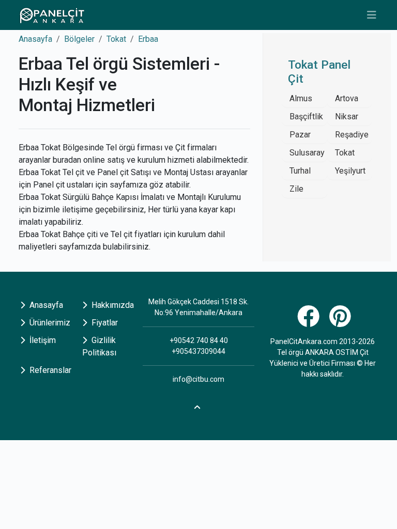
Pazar (300, 134)
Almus (300, 98)
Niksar (346, 116)
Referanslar (49, 370)
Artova (346, 98)
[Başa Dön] (198, 405)
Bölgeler (79, 39)
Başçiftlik (306, 116)
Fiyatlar (103, 323)
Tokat (116, 39)
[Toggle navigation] (371, 15)
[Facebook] (309, 322)
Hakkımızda (111, 305)
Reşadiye (352, 134)
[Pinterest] (341, 322)
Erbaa (148, 39)
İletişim (41, 340)
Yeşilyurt (350, 171)
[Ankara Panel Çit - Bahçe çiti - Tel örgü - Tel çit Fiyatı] (52, 15)
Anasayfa (35, 39)
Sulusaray (307, 153)
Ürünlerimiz (48, 323)
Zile (296, 189)
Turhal (300, 171)
